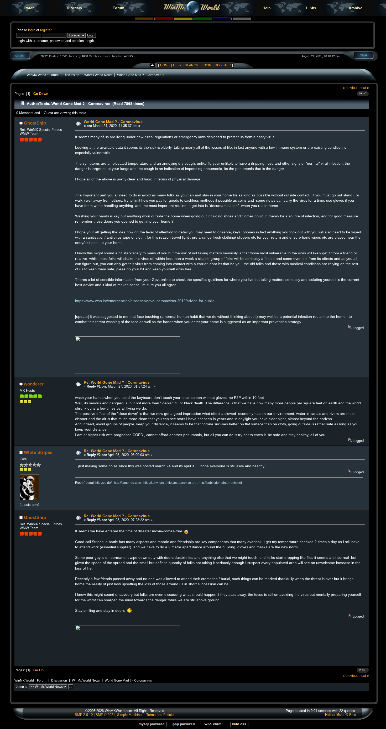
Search (191, 65)
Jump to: (22, 687)
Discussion (71, 75)
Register (223, 65)
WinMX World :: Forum (43, 75)
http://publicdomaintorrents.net (220, 483)
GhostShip (35, 123)
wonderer (34, 384)
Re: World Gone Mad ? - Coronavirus (117, 382)
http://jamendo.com (127, 483)
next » (364, 88)
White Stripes (38, 452)
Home (165, 65)
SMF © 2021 (105, 715)
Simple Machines (130, 715)
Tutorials (74, 8)
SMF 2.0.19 (84, 715)
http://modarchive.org (181, 483)
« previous (350, 88)
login (31, 30)
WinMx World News (98, 75)
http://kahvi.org (153, 483)
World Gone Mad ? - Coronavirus (140, 75)
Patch (29, 8)
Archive (355, 8)
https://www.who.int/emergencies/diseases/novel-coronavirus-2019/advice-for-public (144, 301)
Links (311, 8)
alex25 (128, 56)
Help (267, 8)
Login (206, 65)
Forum (118, 8)
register (45, 30)
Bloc (352, 715)
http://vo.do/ (103, 483)
